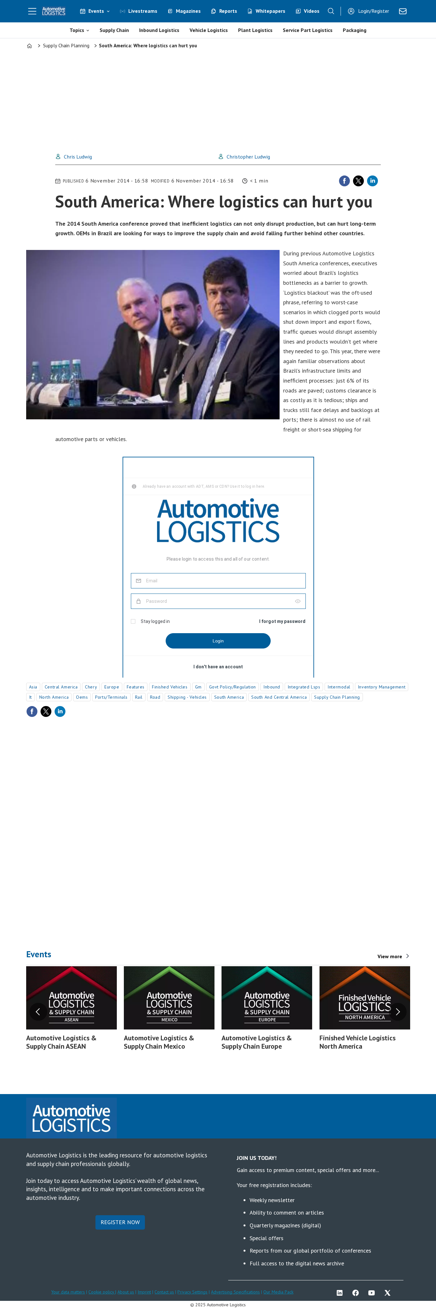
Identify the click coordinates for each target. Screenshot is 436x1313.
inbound (271, 687)
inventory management (381, 687)
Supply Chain (114, 30)
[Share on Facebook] (344, 181)
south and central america (279, 697)
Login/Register (373, 11)
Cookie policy (101, 1292)
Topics (77, 30)
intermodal (338, 687)
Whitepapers (270, 11)
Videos (311, 11)
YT (373, 1293)
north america (54, 697)
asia (33, 687)
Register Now (120, 1222)
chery (91, 687)
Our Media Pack (278, 1292)
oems (82, 697)
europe (111, 687)
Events (96, 11)
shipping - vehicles (187, 697)
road (155, 697)
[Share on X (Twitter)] (358, 181)
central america (61, 687)
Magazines (188, 11)
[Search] (331, 11)
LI (341, 1293)
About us (125, 1292)
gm (198, 687)
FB (357, 1293)
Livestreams (142, 11)
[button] (38, 1012)
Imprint (144, 1292)
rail (139, 697)
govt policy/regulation (232, 687)
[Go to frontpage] (54, 11)
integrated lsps (304, 687)
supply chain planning (337, 697)
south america (229, 697)
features (136, 687)
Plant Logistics (255, 30)
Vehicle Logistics (209, 30)
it (30, 697)
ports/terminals (111, 697)
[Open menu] (32, 11)
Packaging (354, 30)
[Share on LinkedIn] (372, 181)
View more (390, 956)
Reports (228, 11)
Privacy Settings (192, 1292)
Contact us (164, 1292)
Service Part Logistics (308, 30)
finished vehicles (170, 687)
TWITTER (389, 1293)
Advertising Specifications (235, 1292)
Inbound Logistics (159, 30)
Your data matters (68, 1292)
